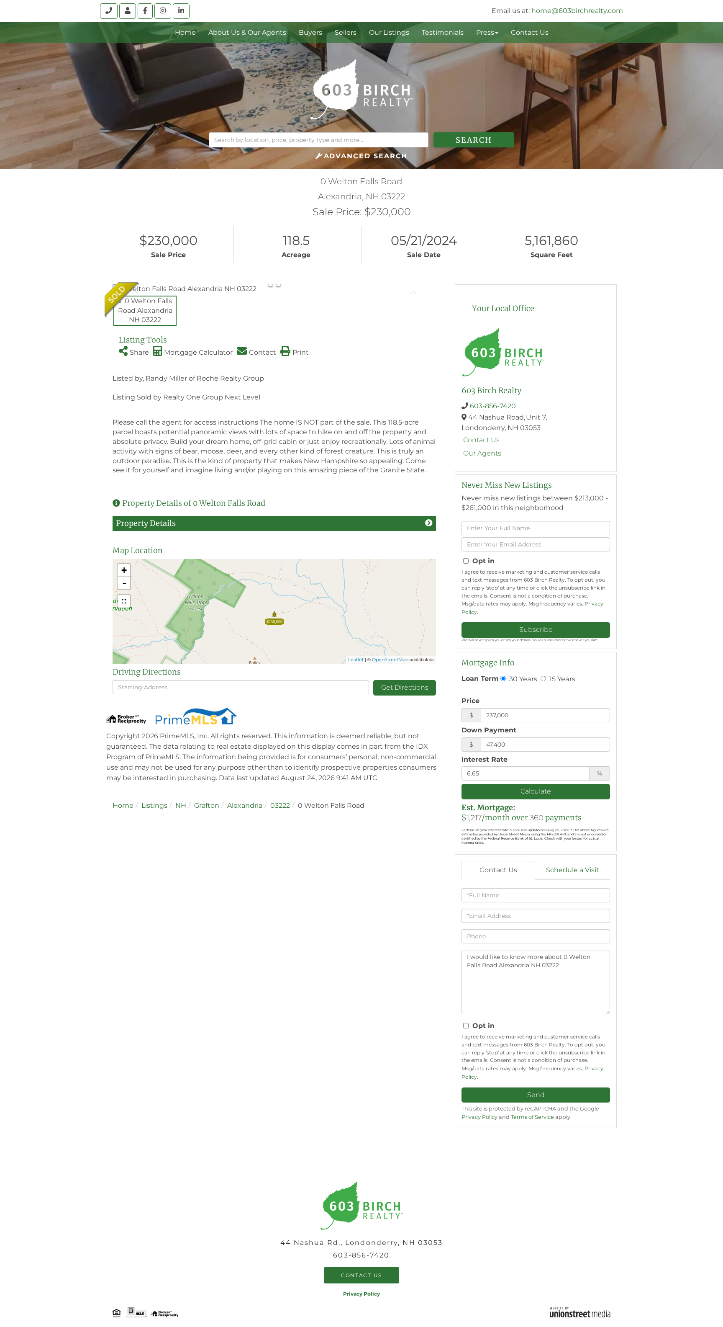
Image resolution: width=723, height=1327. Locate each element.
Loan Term (480, 679)
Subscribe (536, 630)
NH (180, 805)
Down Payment (488, 730)
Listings (154, 805)
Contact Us (481, 440)
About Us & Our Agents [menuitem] (247, 32)
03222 (280, 805)
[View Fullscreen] (124, 601)
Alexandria (244, 805)
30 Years (522, 679)
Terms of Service (532, 1117)
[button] (473, 139)
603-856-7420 (493, 406)
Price (470, 701)
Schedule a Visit (572, 870)
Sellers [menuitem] (345, 32)
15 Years (561, 679)
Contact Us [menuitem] (530, 32)
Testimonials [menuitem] (443, 32)
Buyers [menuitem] (310, 32)
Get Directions (404, 687)
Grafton (206, 805)
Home (123, 805)
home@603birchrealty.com (577, 11)
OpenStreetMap (390, 659)
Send (536, 1095)
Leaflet (356, 659)
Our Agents (482, 453)
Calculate (535, 791)
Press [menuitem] (485, 32)
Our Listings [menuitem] (389, 32)
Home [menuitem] (185, 32)
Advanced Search (366, 156)
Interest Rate (484, 759)
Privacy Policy (479, 1117)
